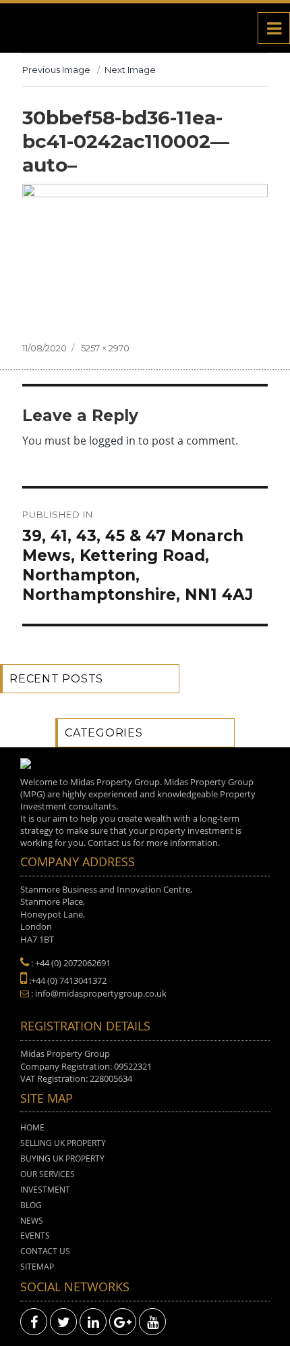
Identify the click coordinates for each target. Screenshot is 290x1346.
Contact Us (45, 1251)
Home (32, 1127)
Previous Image (56, 69)
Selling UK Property (63, 1143)
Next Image (130, 69)
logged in (112, 440)
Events (35, 1235)
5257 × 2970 (105, 348)
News (31, 1220)
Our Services (47, 1174)
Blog (31, 1205)
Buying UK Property (62, 1158)
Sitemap (37, 1266)
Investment (45, 1189)
